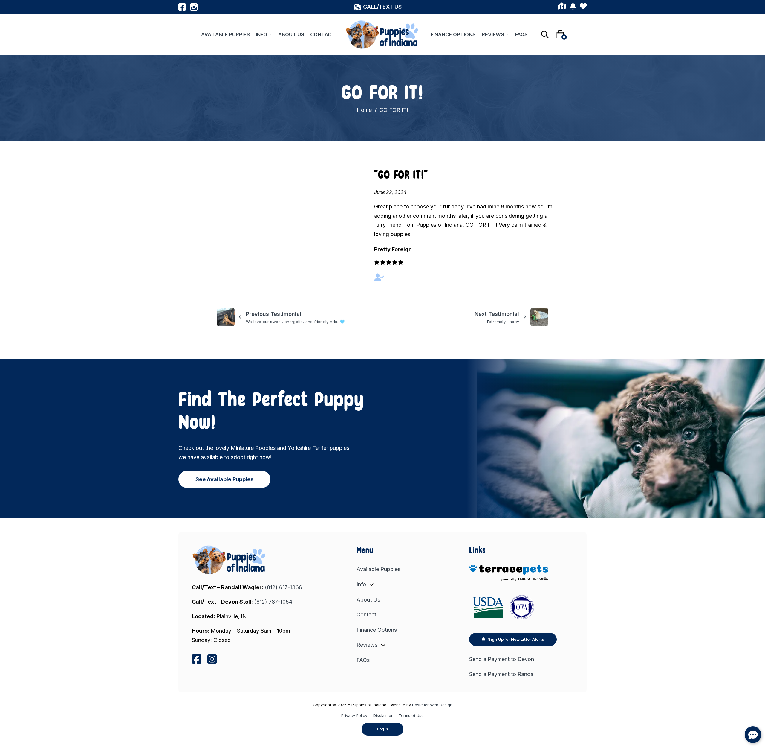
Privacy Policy (354, 715)
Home (364, 110)
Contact (322, 34)
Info (261, 34)
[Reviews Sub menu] (508, 34)
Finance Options (453, 34)
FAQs (521, 34)
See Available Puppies (224, 479)
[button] (378, 7)
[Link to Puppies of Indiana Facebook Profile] (182, 7)
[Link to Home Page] (382, 34)
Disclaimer (383, 715)
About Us (291, 34)
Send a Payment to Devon (501, 659)
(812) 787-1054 (273, 602)
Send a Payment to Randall (502, 674)
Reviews (493, 34)
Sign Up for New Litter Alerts (516, 639)
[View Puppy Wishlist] (583, 7)
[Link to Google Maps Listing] (562, 7)
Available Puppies (225, 34)
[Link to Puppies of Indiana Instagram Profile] (194, 7)
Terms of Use (411, 715)
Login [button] (382, 729)
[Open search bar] (545, 34)
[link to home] (229, 559)
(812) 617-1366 (283, 587)
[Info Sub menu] (271, 34)
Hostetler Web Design (432, 704)
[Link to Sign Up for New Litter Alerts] (573, 7)
